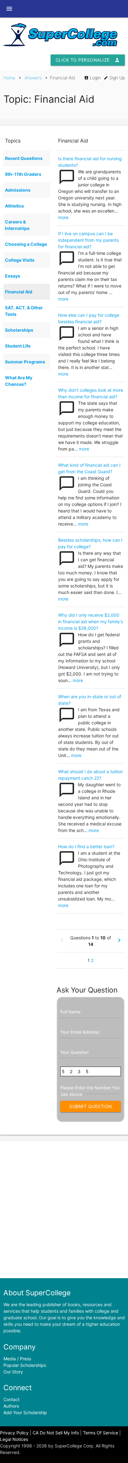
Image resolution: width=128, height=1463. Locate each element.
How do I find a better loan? (86, 846)
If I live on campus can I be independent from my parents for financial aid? (88, 240)
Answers (33, 77)
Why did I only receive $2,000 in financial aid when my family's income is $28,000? (90, 621)
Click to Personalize (88, 60)
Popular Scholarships (24, 1365)
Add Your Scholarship (25, 1412)
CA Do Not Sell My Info (56, 1432)
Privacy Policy (14, 1432)
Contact (11, 1399)
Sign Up (114, 77)
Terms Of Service (100, 1432)
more (63, 217)
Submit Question (92, 1108)
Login (92, 77)
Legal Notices (14, 1439)
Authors (11, 1406)
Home (9, 77)
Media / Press (17, 1358)
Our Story (13, 1371)
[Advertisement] (64, 1210)
